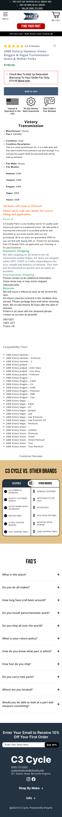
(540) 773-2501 (19, 766)
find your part (31, 26)
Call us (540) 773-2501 (32, 8)
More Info (24, 80)
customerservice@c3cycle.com (27, 770)
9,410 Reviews (32, 46)
